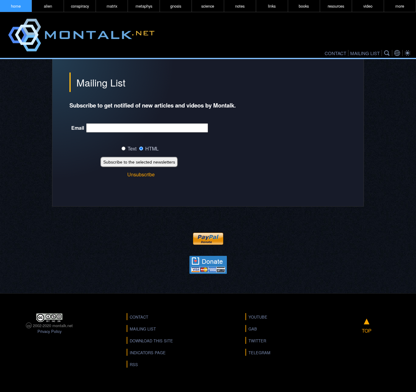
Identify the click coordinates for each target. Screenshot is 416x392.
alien (48, 6)
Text (132, 148)
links (272, 6)
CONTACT (335, 53)
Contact (139, 317)
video (367, 6)
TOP (367, 323)
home (16, 6)
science (207, 6)
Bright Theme (408, 53)
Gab (253, 329)
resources (336, 6)
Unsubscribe (141, 174)
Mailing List (143, 329)
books (304, 6)
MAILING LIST (365, 53)
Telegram (259, 352)
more (399, 6)
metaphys (144, 6)
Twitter (257, 341)
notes (240, 6)
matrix (112, 6)
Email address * (77, 129)
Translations (398, 53)
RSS (134, 364)
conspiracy (80, 6)
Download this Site (151, 341)
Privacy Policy (49, 331)
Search (387, 53)
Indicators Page (148, 352)
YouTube (258, 317)
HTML (152, 148)
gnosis (175, 6)
